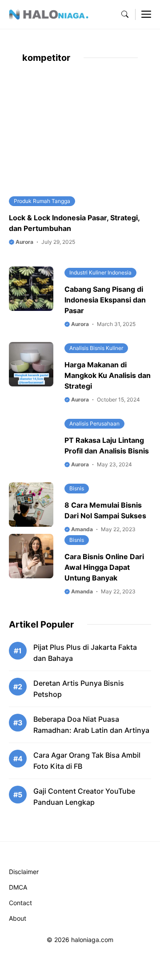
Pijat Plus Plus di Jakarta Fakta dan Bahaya (85, 653)
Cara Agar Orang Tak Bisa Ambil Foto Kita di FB (86, 761)
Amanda (81, 529)
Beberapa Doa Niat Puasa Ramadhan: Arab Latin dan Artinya (91, 725)
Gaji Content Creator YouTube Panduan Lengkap (84, 797)
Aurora (23, 242)
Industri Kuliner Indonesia (100, 272)
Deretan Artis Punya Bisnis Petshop (78, 689)
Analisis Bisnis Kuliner (96, 348)
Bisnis (76, 488)
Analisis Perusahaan (94, 423)
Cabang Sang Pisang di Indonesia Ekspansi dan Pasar (105, 300)
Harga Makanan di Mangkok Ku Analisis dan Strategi (107, 375)
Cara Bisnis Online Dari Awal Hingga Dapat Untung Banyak (104, 567)
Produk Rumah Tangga (42, 201)
